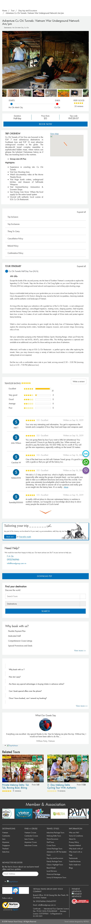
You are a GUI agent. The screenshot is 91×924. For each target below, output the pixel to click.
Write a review (79, 381)
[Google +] (20, 898)
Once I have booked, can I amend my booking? (28, 698)
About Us (72, 839)
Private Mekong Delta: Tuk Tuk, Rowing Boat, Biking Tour (15, 786)
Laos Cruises (29, 839)
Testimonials (73, 858)
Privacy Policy (74, 842)
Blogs (71, 868)
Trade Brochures (75, 861)
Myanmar (5, 842)
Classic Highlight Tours (55, 864)
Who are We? (74, 832)
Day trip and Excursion (55, 858)
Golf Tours (50, 842)
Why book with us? (76, 848)
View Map (54, 133)
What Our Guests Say (45, 715)
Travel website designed (73, 921)
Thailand (5, 848)
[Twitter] (17, 898)
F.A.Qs (10, 556)
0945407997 (51, 901)
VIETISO (86, 921)
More (66, 487)
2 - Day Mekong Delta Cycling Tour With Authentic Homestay (61, 786)
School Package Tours (54, 848)
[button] (66, 144)
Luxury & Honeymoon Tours (56, 877)
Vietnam (7, 757)
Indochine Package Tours (55, 832)
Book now (45, 124)
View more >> (80, 650)
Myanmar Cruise (31, 842)
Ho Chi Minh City (17, 27)
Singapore (6, 845)
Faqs (70, 855)
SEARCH (45, 611)
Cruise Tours (51, 845)
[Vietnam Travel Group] (15, 890)
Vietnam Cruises (30, 832)
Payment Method (75, 845)
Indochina (5, 852)
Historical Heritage (53, 874)
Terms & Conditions (76, 836)
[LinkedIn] (22, 898)
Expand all (81, 212)
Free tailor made (25, 537)
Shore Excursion (52, 839)
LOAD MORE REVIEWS (45, 512)
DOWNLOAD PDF (45, 576)
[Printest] (25, 898)
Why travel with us (75, 852)
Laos (3, 839)
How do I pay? (14, 677)
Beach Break (51, 868)
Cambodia (6, 836)
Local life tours (52, 871)
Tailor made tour (75, 864)
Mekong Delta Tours (54, 836)
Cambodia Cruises (31, 836)
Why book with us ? (16, 669)
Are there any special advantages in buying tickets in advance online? (36, 684)
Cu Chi (26, 27)
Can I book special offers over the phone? (25, 691)
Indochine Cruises (31, 845)
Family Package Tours (54, 861)
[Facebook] (14, 898)
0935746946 (13, 559)
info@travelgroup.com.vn (16, 563)
